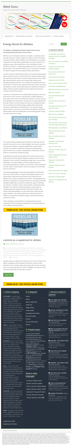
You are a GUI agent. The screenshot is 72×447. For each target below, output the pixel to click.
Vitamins (41, 365)
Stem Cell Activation (33, 253)
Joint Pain (39, 351)
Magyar (44, 386)
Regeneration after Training (37, 251)
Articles (28, 296)
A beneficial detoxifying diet (57, 86)
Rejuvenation (29, 361)
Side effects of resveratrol (56, 77)
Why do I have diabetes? (56, 114)
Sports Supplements (23, 253)
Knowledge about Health (32, 313)
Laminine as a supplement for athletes (22, 240)
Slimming (32, 365)
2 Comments (15, 257)
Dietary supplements (12, 244)
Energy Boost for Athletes (13, 250)
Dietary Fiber (36, 343)
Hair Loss (41, 345)
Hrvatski (39, 386)
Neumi (5, 366)
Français (33, 386)
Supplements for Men (9, 421)
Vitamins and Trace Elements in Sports (23, 255)
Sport (4, 253)
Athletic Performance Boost (23, 248)
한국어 (44, 389)
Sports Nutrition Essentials (12, 253)
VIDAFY (5, 325)
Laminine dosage (58, 36)
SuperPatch (6, 341)
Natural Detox (29, 355)
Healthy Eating (30, 307)
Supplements (9, 36)
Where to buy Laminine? (42, 36)
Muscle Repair (14, 251)
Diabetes (28, 343)
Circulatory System (32, 339)
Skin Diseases (38, 362)
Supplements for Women (10, 424)
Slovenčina (35, 394)
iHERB (5, 410)
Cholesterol (31, 337)
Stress (37, 364)
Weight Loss (30, 367)
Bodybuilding (33, 248)
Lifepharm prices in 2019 (56, 80)
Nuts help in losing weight (57, 176)
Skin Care (31, 363)
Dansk (40, 380)
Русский (29, 394)
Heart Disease (30, 349)
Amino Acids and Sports (11, 248)
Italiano (39, 389)
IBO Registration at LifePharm (58, 128)
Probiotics (29, 359)
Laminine (33, 250)
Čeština (35, 380)
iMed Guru (10, 6)
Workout (21, 244)
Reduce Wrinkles (37, 359)
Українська (34, 397)
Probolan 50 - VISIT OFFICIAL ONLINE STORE (25, 210)
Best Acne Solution (54, 92)
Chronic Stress (38, 337)
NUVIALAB (6, 391)
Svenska (41, 394)
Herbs (36, 349)
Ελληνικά (34, 383)
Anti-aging (28, 333)
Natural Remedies (31, 316)
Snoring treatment (56, 393)
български (29, 380)
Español (40, 383)
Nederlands (30, 392)
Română (42, 392)
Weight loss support (35, 367)
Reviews (28, 319)
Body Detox (37, 335)
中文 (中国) (41, 397)
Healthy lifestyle (40, 347)
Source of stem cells (55, 146)
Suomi (28, 386)
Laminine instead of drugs (57, 111)
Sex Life (35, 361)
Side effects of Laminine (58, 320)
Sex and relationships (32, 321)
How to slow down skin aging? (58, 170)
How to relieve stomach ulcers (58, 83)
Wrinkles (35, 369)
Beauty (28, 299)
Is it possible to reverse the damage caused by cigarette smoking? (57, 56)
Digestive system (32, 345)
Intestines (34, 351)
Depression (33, 341)
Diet (31, 343)
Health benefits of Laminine (24, 36)
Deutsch (29, 383)
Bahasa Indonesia (32, 389)
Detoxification (41, 341)
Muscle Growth (6, 251)
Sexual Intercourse (41, 361)
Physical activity (36, 357)
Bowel (42, 335)
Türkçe (28, 397)
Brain (27, 337)
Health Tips (29, 305)
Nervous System (37, 355)
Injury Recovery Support (25, 250)
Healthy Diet (31, 347)
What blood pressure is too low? (58, 89)
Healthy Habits (30, 310)
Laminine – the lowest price (59, 340)
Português (37, 392)
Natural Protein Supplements (24, 251)
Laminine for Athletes (41, 250)
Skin (27, 362)
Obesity (29, 357)
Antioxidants (36, 333)
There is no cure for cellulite (57, 173)
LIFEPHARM (6, 296)
